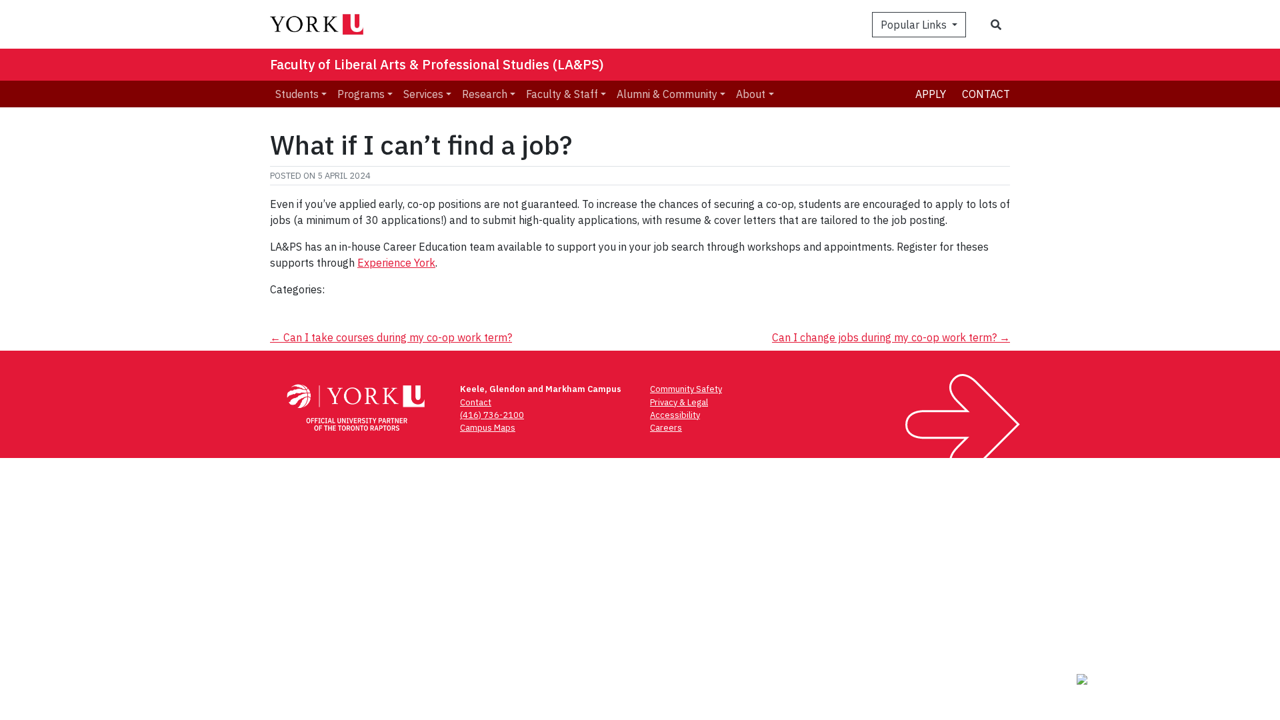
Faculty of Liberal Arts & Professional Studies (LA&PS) (437, 64)
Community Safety (686, 389)
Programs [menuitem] (361, 94)
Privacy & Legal (679, 402)
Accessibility (675, 415)
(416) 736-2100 (492, 415)
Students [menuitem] (297, 94)
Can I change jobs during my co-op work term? (891, 337)
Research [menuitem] (484, 94)
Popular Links (915, 24)
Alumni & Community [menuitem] (667, 94)
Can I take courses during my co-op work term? (391, 337)
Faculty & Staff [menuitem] (562, 94)
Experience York (396, 262)
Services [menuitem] (423, 94)
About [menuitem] (750, 94)
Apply (930, 94)
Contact (986, 94)
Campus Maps (487, 427)
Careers (666, 427)
